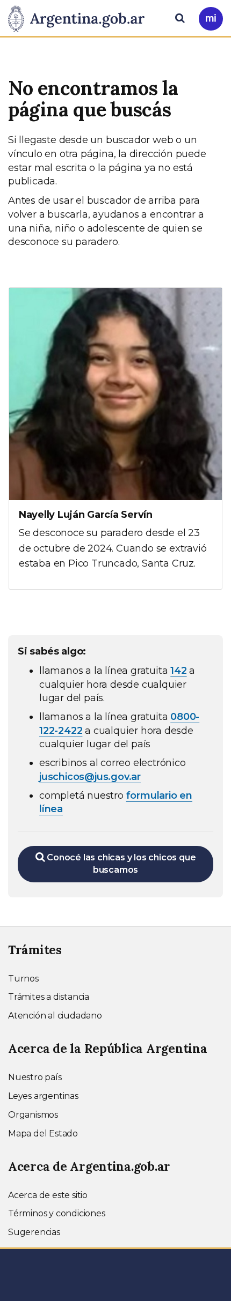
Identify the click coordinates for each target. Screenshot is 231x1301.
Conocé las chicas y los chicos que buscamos (120, 863)
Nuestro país (35, 1077)
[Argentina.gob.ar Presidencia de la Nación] (80, 17)
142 (178, 670)
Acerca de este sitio (48, 1195)
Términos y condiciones (56, 1213)
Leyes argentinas (43, 1096)
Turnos (23, 978)
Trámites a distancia (48, 997)
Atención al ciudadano (55, 1015)
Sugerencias (34, 1232)
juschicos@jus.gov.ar (90, 777)
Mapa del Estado (43, 1133)
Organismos (33, 1115)
